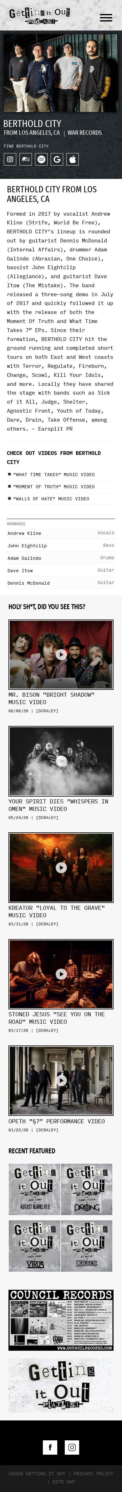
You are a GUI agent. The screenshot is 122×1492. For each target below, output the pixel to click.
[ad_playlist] (61, 1385)
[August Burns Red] (34, 1161)
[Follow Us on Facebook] (50, 1447)
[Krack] (87, 1218)
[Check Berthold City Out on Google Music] (57, 159)
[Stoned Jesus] (61, 936)
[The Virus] (34, 1218)
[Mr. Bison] (61, 617)
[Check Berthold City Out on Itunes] (72, 159)
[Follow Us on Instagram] (72, 1447)
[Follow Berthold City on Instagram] (10, 159)
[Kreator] (61, 830)
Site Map (64, 1482)
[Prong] (87, 1161)
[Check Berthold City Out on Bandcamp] (25, 159)
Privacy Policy (93, 1473)
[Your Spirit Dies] (61, 723)
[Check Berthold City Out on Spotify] (41, 159)
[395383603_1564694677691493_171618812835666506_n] (61, 1319)
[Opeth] (61, 1043)
